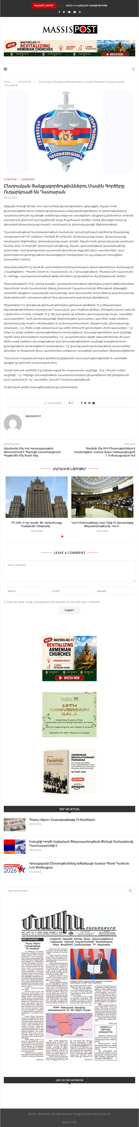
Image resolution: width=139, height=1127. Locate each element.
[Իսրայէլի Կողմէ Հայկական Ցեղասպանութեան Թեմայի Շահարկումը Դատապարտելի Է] (15, 846)
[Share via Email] (93, 403)
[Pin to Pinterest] (89, 403)
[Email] (74, 12)
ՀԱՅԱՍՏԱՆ (28, 179)
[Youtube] (69, 12)
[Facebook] (59, 12)
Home (7, 81)
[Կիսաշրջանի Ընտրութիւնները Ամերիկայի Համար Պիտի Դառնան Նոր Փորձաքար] (15, 868)
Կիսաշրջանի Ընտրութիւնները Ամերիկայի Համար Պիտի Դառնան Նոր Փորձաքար (79, 865)
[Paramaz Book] (69, 771)
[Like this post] (74, 403)
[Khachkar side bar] (69, 658)
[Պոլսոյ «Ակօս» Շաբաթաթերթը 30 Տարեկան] (15, 825)
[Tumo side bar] (69, 714)
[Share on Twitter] (85, 403)
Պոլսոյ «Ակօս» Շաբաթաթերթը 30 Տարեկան (62, 820)
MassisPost (33, 416)
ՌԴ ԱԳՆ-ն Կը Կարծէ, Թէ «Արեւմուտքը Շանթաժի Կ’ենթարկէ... (36, 524)
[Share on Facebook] (81, 403)
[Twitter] (64, 12)
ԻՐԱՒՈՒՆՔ (24, 81)
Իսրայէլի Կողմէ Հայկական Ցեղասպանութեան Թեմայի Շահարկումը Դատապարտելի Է (81, 843)
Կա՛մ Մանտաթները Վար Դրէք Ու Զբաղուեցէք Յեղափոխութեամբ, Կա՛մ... (102, 524)
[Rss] (80, 12)
